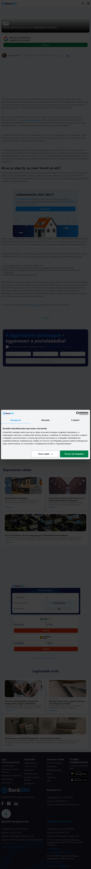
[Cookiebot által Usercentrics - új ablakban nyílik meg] (78, 413)
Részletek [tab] (45, 420)
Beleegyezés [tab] (16, 420)
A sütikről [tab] (75, 420)
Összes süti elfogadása (74, 454)
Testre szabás (43, 454)
